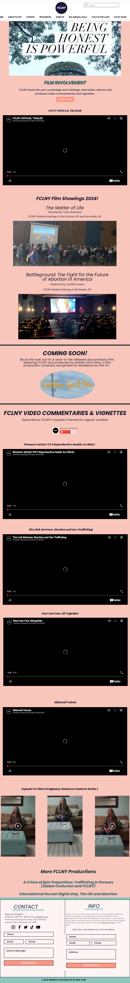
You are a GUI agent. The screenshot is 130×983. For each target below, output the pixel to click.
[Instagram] (13, 927)
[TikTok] (31, 927)
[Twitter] (25, 927)
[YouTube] (38, 927)
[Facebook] (19, 927)
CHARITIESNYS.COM (107, 923)
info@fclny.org (41, 917)
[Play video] (18, 826)
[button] (14, 17)
